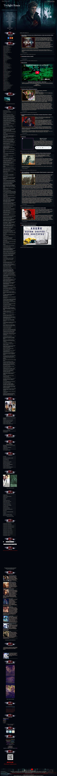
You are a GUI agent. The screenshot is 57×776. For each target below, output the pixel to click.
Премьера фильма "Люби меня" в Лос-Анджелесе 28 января (9, 164)
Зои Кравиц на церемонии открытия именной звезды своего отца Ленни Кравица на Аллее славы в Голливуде (9, 265)
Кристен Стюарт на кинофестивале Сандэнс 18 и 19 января (8, 349)
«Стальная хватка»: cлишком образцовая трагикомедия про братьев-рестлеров (9, 356)
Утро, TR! (5, 78)
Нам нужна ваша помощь (7, 229)
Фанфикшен (5, 55)
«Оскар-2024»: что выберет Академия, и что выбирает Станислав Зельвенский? (9, 273)
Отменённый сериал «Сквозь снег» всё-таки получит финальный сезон (9, 262)
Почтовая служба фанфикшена (8, 464)
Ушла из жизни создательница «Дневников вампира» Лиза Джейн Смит (9, 160)
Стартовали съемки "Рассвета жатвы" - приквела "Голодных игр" (9, 143)
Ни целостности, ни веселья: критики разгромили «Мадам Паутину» (8, 315)
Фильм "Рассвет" (6, 51)
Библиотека (5, 59)
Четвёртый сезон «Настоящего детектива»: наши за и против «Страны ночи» (9, 288)
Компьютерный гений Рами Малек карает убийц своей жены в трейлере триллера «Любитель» (9, 178)
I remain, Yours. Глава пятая (7, 523)
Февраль (26, 32)
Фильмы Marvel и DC (7, 75)
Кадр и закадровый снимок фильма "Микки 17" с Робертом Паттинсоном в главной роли (9, 192)
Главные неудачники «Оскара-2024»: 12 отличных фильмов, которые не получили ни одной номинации (9, 275)
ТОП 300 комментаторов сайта (10, 103)
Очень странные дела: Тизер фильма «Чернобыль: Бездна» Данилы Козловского (36, 153)
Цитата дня (5, 79)
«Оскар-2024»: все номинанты (8, 342)
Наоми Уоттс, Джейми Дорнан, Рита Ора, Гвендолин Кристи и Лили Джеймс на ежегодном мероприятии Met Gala (9, 249)
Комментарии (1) (35, 60)
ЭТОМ (14, 648)
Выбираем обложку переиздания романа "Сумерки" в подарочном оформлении (9, 118)
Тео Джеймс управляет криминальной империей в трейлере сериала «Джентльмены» (8, 295)
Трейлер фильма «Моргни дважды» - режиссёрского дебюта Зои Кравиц (8, 255)
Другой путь (23, 136)
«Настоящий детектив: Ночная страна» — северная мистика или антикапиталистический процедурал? (9, 351)
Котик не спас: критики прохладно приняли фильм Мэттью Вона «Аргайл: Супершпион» (9, 329)
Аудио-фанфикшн (6, 56)
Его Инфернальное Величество (8, 509)
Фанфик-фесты (6, 448)
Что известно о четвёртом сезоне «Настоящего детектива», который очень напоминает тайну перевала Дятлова (9, 384)
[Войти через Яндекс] (10, 38)
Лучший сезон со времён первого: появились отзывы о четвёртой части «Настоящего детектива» (8, 371)
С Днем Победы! (6, 154)
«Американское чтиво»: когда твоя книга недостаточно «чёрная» (9, 306)
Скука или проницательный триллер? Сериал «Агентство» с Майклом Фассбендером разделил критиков (8, 183)
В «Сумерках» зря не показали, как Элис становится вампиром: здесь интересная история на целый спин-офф (9, 130)
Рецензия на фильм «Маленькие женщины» (29, 89)
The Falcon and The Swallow (7, 505)
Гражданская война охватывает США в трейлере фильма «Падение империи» (9, 331)
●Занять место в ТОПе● (10, 516)
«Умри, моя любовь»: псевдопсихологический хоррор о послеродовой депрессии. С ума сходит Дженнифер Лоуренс (8, 147)
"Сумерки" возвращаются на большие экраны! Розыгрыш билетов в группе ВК (8, 116)
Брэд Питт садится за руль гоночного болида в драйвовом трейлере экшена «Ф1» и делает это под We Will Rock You (9, 225)
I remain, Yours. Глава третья (7, 524)
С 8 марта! (5, 113)
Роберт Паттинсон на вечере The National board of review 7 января (9, 169)
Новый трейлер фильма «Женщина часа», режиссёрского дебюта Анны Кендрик (9, 203)
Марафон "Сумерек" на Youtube (8, 125)
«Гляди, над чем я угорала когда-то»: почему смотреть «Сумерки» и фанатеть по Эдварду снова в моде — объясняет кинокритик (9, 136)
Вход (52, 1)
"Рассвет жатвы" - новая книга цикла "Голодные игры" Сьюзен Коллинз (8, 158)
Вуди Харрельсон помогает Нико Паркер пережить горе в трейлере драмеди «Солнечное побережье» (9, 347)
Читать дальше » (24, 52)
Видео (4, 60)
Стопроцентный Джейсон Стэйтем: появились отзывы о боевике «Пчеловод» (9, 362)
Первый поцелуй (6, 506)
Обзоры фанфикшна (7, 57)
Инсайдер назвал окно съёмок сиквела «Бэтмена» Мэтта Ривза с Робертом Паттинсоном (9, 380)
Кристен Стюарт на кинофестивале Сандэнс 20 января (8, 344)
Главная (45, 1)
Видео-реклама (24, 62)
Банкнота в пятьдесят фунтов (8, 514)
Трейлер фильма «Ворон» (7, 266)
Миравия (44, 139)
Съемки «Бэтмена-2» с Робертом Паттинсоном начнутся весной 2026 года (9, 141)
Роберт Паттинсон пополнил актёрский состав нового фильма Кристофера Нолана (9, 180)
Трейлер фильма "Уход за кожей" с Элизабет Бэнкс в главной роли (8, 227)
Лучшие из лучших (6, 460)
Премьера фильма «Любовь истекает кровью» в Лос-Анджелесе (8, 277)
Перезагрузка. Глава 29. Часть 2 (8, 531)
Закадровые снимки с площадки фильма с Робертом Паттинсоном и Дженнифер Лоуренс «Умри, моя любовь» (9, 220)
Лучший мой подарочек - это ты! (37, 82)
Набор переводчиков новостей (8, 421)
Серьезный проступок (7, 500)
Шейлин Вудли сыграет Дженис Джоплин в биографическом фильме (9, 212)
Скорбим (5, 260)
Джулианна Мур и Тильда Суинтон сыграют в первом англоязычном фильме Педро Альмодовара (9, 334)
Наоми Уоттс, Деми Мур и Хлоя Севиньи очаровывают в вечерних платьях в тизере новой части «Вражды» (9, 387)
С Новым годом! (6, 173)
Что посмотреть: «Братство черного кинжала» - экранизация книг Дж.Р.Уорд (8, 139)
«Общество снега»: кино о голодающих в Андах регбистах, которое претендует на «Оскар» (9, 354)
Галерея (5, 54)
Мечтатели (5, 510)
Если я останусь (6, 73)
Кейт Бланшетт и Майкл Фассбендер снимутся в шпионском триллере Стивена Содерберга (9, 341)
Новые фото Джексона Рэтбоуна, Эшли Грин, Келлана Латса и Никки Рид (9, 231)
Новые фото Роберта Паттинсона (8, 206)
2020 (23, 32)
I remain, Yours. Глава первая (7, 528)
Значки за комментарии (7, 430)
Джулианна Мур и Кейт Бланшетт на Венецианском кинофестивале (8, 217)
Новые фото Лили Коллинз (7, 190)
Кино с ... (5, 80)
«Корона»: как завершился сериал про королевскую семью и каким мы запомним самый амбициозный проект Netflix (9, 394)
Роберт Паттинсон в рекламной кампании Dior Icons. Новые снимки (9, 198)
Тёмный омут (5, 497)
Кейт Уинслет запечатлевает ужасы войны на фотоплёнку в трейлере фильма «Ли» (9, 253)
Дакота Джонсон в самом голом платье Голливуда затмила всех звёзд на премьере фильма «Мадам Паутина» (9, 318)
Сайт (4, 61)
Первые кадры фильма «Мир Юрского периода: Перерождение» (8, 210)
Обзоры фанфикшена (7, 465)
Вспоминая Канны (6, 236)
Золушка (5, 70)
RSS (53, 1)
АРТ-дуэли (5, 89)
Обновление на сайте (7, 110)
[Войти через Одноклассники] (12, 38)
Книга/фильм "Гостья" (7, 52)
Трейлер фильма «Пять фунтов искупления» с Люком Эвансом (7, 238)
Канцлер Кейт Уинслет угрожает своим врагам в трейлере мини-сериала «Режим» (9, 325)
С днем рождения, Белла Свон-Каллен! (9, 208)
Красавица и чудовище (7, 71)
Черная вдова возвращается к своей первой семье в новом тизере (33, 207)
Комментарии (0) (34, 54)
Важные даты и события (7, 58)
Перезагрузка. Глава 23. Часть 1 (8, 532)
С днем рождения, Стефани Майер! (9, 174)
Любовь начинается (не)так (7, 496)
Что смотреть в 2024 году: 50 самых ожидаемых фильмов (8, 376)
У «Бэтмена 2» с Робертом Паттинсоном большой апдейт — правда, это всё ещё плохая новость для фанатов (9, 223)
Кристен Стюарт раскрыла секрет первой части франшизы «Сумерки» (9, 304)
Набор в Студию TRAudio (7, 422)
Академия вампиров (25, 170)
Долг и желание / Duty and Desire (8, 515)
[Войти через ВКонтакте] (8, 38)
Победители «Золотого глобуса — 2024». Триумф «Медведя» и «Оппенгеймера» (9, 368)
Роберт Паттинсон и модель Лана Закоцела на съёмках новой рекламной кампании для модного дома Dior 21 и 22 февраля (9, 300)
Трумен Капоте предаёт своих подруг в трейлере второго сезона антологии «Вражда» (9, 374)
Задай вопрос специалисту (7, 447)
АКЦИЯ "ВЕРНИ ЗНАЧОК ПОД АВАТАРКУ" (28, 225)
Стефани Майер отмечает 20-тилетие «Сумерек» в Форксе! (8, 124)
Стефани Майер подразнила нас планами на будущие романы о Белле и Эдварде (9, 120)
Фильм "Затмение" (6, 50)
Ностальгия (5, 77)
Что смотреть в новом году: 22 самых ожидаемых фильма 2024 (8, 366)
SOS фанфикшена (6, 459)
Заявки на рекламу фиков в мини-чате (10, 568)
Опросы (5, 62)
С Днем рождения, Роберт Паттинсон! (9, 153)
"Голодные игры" (25, 54)
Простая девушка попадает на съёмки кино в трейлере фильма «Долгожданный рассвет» (9, 323)
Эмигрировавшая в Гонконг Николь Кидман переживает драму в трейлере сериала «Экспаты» (9, 389)
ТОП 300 (5, 456)
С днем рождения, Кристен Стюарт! (9, 258)
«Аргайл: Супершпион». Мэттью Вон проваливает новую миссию (8, 311)
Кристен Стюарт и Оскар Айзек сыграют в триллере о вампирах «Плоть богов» (9, 251)
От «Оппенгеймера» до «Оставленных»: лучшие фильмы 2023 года (9, 382)
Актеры (5, 53)
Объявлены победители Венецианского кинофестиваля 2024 (9, 214)
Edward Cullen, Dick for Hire (7, 501)
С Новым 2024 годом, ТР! (7, 377)
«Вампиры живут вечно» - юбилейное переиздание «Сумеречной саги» (8, 162)
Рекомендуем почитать (25, 60)
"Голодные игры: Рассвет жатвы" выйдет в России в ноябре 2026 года (9, 122)
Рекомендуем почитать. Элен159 (27, 56)
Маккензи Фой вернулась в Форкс (8, 114)
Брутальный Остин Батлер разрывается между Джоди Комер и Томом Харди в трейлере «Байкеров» (9, 283)
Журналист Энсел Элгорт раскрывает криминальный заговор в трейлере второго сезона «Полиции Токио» (9, 364)
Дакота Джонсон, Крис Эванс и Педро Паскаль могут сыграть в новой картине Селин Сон (8, 320)
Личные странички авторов (7, 468)
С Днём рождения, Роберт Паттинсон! (9, 245)
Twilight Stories (6, 495)
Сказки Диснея (6, 74)
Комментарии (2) (31, 247)
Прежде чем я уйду (6, 76)
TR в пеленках (6, 81)
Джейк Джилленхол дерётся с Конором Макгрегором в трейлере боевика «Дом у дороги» (9, 338)
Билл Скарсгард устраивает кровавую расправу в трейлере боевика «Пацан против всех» (9, 293)
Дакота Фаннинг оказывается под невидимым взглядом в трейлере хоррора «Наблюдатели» (9, 286)
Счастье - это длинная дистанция (8, 511)
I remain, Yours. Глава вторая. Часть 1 (8, 527)
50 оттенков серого (6, 72)
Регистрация (49, 1)
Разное (5, 90)
